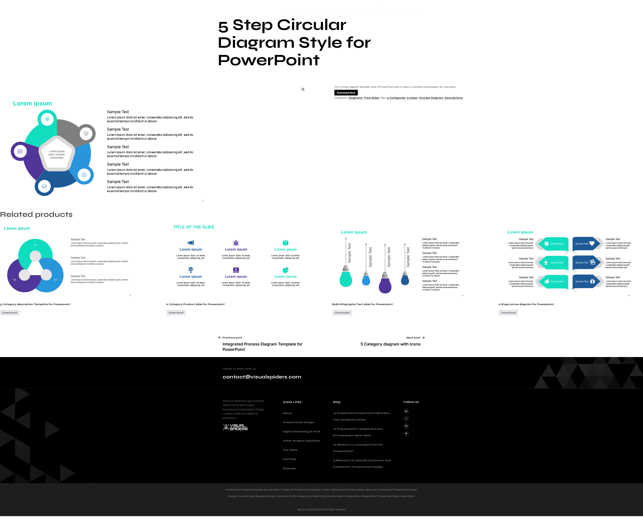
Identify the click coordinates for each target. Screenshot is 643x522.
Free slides (371, 97)
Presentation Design (298, 422)
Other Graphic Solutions (301, 440)
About (396, 8)
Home (286, 8)
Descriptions (454, 97)
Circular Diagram (431, 97)
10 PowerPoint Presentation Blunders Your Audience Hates (361, 416)
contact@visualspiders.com (262, 377)
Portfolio (378, 8)
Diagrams (356, 97)
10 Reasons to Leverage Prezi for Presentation (358, 448)
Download (10, 312)
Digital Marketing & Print (301, 431)
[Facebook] (406, 411)
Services (304, 8)
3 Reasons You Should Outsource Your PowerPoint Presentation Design (362, 463)
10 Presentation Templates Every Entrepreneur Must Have (358, 432)
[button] (303, 89)
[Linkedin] (406, 426)
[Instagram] (406, 418)
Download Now (346, 92)
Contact (414, 8)
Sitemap (289, 468)
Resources (330, 8)
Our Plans (356, 8)
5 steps (412, 97)
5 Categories (396, 97)
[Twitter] (406, 433)
